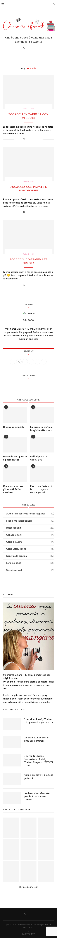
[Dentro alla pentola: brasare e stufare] (12, 742)
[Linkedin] (37, 48)
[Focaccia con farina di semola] (28, 237)
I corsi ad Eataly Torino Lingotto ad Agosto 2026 (38, 721)
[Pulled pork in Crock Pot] (42, 444)
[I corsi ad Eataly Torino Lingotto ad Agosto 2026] (12, 724)
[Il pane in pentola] (15, 415)
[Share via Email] (40, 139)
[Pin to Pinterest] (27, 139)
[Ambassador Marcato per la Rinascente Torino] (12, 798)
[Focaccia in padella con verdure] (28, 91)
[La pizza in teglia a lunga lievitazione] (42, 415)
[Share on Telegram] (37, 139)
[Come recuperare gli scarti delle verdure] (15, 474)
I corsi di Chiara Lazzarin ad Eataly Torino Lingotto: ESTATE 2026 (39, 760)
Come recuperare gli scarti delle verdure (13, 489)
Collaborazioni (30, 535)
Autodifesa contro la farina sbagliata (30, 513)
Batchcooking (30, 528)
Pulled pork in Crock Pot (38, 458)
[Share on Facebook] (20, 139)
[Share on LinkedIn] (30, 139)
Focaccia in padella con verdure (28, 116)
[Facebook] (20, 48)
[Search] (53, 4)
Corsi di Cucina (30, 542)
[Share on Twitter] (24, 139)
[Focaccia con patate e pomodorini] (28, 164)
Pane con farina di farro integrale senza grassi (41, 489)
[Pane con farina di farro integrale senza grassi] (42, 474)
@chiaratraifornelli (28, 887)
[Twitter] (24, 48)
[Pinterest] (33, 48)
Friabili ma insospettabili (30, 521)
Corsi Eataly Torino (30, 549)
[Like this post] (17, 139)
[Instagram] (29, 48)
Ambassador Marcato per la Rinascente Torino (37, 796)
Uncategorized (30, 570)
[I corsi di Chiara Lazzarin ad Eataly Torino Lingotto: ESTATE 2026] (12, 760)
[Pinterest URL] (11, 828)
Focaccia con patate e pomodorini (28, 188)
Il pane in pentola (13, 427)
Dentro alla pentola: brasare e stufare (36, 739)
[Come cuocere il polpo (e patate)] (12, 779)
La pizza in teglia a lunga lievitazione (41, 429)
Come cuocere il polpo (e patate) (38, 776)
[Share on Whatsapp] (34, 139)
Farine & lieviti (30, 563)
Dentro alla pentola (30, 556)
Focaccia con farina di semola (28, 261)
